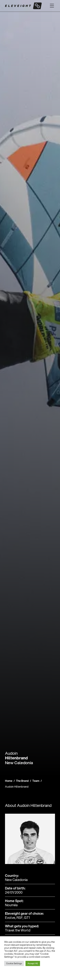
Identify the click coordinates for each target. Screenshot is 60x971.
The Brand (22, 781)
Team (35, 781)
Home (8, 781)
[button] (52, 6)
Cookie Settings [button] (14, 963)
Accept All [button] (33, 963)
